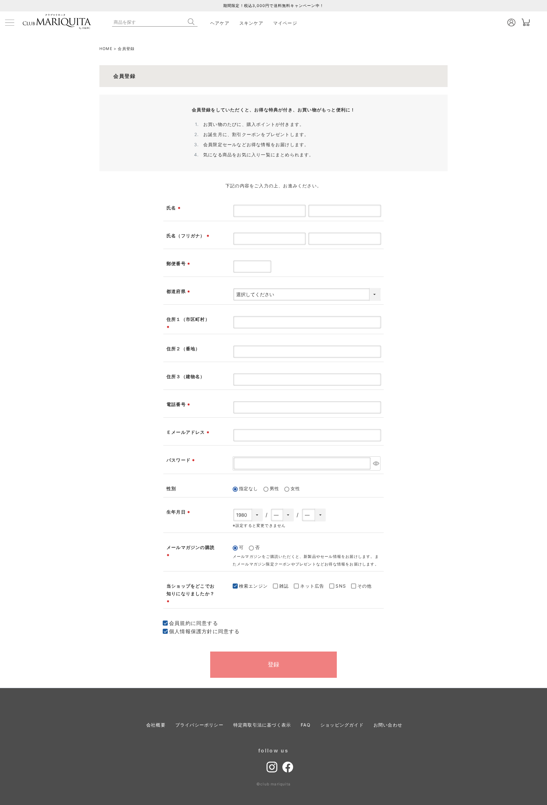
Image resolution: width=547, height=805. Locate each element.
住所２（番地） (183, 348)
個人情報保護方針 (191, 631)
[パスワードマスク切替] (375, 463)
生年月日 (179, 512)
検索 (192, 21)
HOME (105, 48)
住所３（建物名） (186, 376)
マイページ (285, 23)
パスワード (181, 460)
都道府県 (179, 291)
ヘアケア (219, 23)
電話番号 (179, 404)
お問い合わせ (388, 724)
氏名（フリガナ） (189, 235)
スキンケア (251, 23)
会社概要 (156, 724)
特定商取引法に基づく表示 (262, 724)
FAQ (306, 724)
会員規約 (180, 623)
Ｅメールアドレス (189, 432)
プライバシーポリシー (199, 724)
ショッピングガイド (342, 724)
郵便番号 (179, 263)
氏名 (174, 207)
